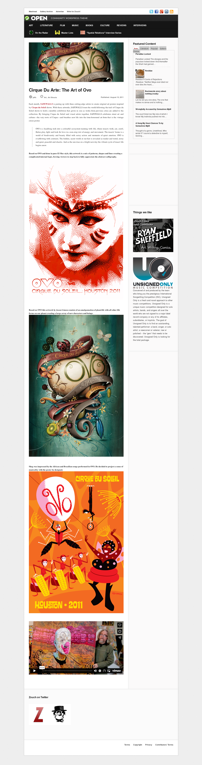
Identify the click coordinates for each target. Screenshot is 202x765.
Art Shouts (52, 97)
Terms (127, 744)
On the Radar (41, 32)
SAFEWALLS (46, 103)
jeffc (34, 97)
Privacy (148, 744)
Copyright (137, 744)
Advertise (60, 11)
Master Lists (67, 32)
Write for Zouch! (73, 11)
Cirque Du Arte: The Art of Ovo (60, 90)
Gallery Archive (46, 11)
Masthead (33, 11)
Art (45, 97)
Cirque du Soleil (39, 107)
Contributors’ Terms (164, 744)
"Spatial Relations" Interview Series (104, 32)
